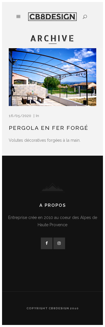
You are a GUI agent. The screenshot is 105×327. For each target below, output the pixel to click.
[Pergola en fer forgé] (52, 77)
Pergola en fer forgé (48, 128)
